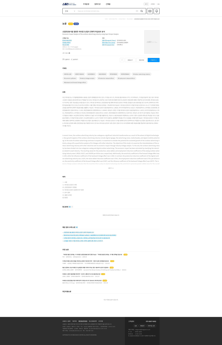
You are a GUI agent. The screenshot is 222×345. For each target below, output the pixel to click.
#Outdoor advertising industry (141, 74)
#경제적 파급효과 (79, 74)
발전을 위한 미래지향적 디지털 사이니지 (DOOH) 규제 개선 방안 (82, 280)
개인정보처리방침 (82, 321)
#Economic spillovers (70, 78)
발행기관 (97, 4)
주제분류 (86, 4)
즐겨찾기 (122, 60)
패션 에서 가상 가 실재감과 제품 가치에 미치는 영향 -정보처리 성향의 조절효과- (85, 267)
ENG (158, 4)
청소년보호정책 (93, 321)
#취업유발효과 (113, 74)
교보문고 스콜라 (66, 321)
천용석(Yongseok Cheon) (109, 40)
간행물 (108, 4)
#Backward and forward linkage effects (75, 82)
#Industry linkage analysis (87, 78)
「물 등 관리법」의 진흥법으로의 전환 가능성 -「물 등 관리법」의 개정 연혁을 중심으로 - (92, 254)
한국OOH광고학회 (67, 40)
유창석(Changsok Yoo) (108, 45)
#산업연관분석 (91, 74)
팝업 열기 (72, 207)
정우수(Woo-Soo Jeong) (108, 42)
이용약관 (74, 321)
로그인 (146, 4)
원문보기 (130, 60)
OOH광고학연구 (66, 42)
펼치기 (110, 168)
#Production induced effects (106, 78)
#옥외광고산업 (67, 74)
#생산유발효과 (102, 74)
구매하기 (152, 60)
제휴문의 (142, 326)
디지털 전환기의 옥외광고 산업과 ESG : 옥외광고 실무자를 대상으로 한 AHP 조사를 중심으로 (87, 238)
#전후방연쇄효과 (125, 74)
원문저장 (141, 60)
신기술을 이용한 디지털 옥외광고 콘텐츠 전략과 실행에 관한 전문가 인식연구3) (83, 241)
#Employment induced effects (126, 78)
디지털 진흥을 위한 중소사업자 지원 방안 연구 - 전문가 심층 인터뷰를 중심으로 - (85, 261)
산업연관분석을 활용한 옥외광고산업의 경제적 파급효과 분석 (79, 232)
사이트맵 (100, 321)
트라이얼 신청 (151, 326)
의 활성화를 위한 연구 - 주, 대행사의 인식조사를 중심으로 (81, 274)
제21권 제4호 (65, 45)
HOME (106, 19)
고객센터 (153, 4)
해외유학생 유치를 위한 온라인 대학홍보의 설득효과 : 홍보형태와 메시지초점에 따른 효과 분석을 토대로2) (90, 235)
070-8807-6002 (151, 321)
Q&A (136, 326)
